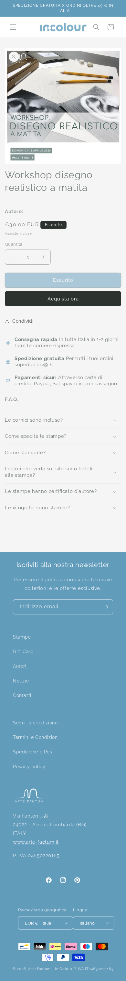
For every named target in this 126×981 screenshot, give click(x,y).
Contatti (22, 695)
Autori (19, 666)
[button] (13, 27)
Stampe (22, 637)
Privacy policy (29, 766)
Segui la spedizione (35, 722)
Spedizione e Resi (33, 751)
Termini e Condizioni (36, 737)
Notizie (21, 680)
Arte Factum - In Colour (51, 969)
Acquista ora (63, 299)
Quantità (13, 244)
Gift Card (23, 651)
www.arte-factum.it (36, 842)
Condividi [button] (22, 321)
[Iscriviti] (106, 606)
